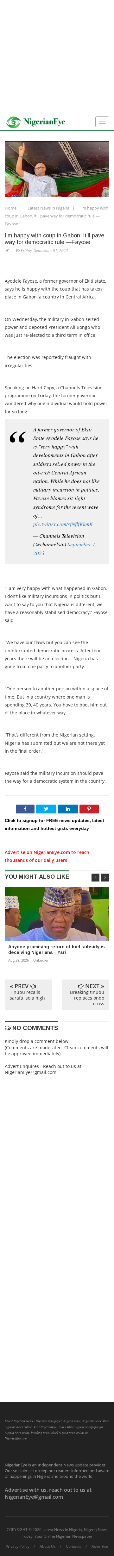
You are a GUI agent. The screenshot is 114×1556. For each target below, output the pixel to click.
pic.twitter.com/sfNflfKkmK (63, 524)
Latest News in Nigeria (49, 208)
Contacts (73, 1546)
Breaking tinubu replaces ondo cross (87, 998)
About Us (48, 1546)
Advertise (100, 1546)
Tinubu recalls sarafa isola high (27, 995)
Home (11, 208)
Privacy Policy (17, 1546)
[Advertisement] (57, 57)
